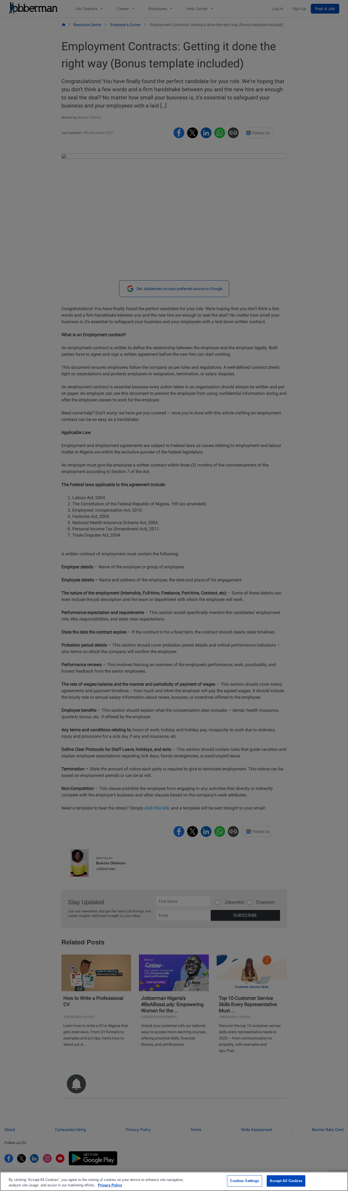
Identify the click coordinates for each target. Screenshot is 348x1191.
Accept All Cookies (286, 1181)
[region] (174, 1181)
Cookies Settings (244, 1181)
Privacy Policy (110, 1185)
